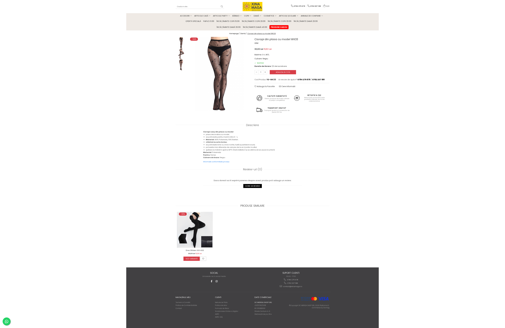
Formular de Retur (222, 308)
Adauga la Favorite (265, 86)
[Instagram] (216, 281)
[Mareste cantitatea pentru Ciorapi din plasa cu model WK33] (265, 72)
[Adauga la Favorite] (203, 259)
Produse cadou (279, 27)
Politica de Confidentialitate (186, 305)
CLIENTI (218, 297)
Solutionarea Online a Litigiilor (226, 311)
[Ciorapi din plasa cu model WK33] (219, 74)
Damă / (243, 33)
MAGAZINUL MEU (183, 297)
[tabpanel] (219, 74)
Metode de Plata (221, 302)
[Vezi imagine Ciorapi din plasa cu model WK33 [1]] (181, 53)
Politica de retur (221, 305)
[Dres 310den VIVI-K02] (195, 230)
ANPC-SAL (219, 317)
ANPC (217, 314)
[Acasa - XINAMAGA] (252, 6)
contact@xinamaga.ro (292, 286)
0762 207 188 (292, 283)
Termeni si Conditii (183, 302)
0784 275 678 (292, 279)
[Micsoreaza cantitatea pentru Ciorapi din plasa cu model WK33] (256, 72)
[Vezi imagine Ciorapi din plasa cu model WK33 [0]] (181, 42)
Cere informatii (288, 86)
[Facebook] (211, 281)
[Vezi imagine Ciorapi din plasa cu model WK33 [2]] (181, 64)
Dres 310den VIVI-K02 (195, 250)
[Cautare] (221, 6)
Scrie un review (252, 186)
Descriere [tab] (252, 125)
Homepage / (234, 33)
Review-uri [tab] (252, 169)
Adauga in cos (283, 72)
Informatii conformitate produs (216, 161)
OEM (256, 43)
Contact (179, 308)
